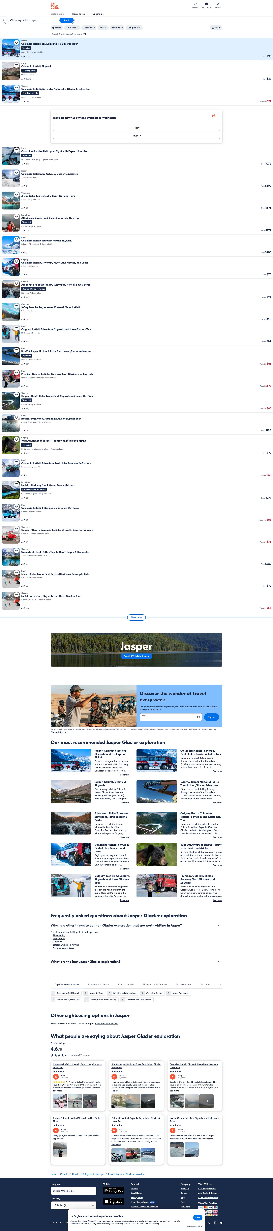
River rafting (59, 935)
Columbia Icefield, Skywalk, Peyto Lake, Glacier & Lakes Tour (77, 1066)
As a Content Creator (207, 1193)
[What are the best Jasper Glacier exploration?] (219, 962)
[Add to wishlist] (16, 42)
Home (53, 1174)
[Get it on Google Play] (113, 1190)
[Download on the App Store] (113, 1202)
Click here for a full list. (106, 1023)
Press (183, 1202)
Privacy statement (58, 732)
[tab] (67, 984)
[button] (136, 49)
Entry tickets (59, 938)
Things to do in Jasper (93, 1174)
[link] (136, 49)
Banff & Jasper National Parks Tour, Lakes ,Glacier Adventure (136, 1066)
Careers (184, 1193)
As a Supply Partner (207, 1188)
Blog (183, 1197)
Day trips (57, 941)
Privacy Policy (137, 1197)
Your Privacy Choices (140, 1202)
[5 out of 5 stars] (78, 1071)
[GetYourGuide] (55, 5)
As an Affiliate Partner (208, 1197)
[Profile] (218, 4)
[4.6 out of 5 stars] (59, 1055)
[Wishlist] (195, 4)
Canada (64, 1174)
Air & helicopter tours (63, 948)
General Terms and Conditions (144, 1207)
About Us (185, 1188)
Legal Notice (136, 1193)
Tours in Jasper (115, 1174)
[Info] (84, 34)
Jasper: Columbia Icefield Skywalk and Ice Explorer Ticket (78, 1120)
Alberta (75, 1174)
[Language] (206, 4)
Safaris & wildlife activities (66, 945)
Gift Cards (185, 1207)
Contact (134, 1188)
